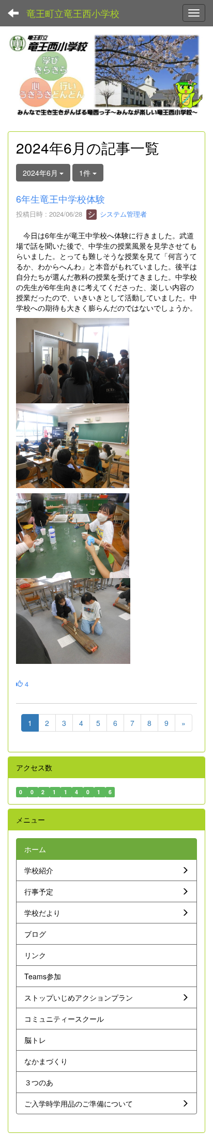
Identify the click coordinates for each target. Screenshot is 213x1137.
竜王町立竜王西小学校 (72, 13)
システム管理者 (122, 214)
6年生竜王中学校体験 (60, 198)
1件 (86, 173)
